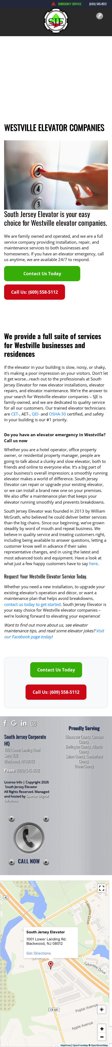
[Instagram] (33, 723)
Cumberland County (90, 758)
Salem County (75, 756)
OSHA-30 (57, 414)
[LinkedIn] (24, 723)
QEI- (36, 414)
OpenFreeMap (80, 1045)
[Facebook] (4, 723)
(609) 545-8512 (98, 4)
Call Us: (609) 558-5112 (34, 292)
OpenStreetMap (99, 1045)
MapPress (65, 1045)
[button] (50, 965)
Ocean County (84, 766)
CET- (15, 414)
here (93, 563)
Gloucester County (77, 736)
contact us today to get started (32, 604)
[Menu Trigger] (99, 16)
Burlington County (78, 746)
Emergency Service (69, 4)
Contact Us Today (42, 274)
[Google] (14, 723)
